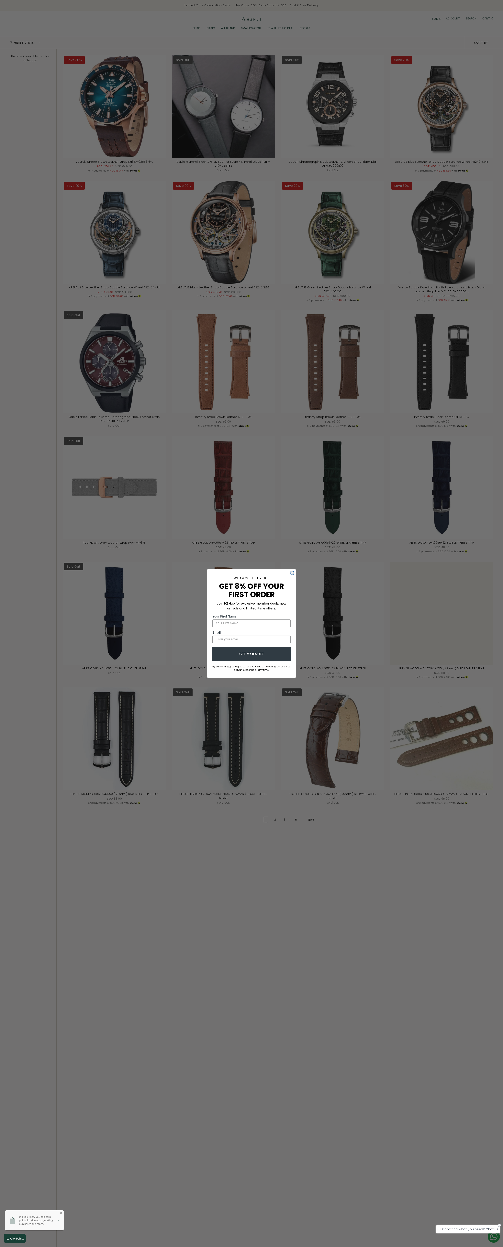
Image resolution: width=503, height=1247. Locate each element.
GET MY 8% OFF (251, 654)
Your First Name (224, 616)
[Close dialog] (292, 573)
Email (216, 632)
